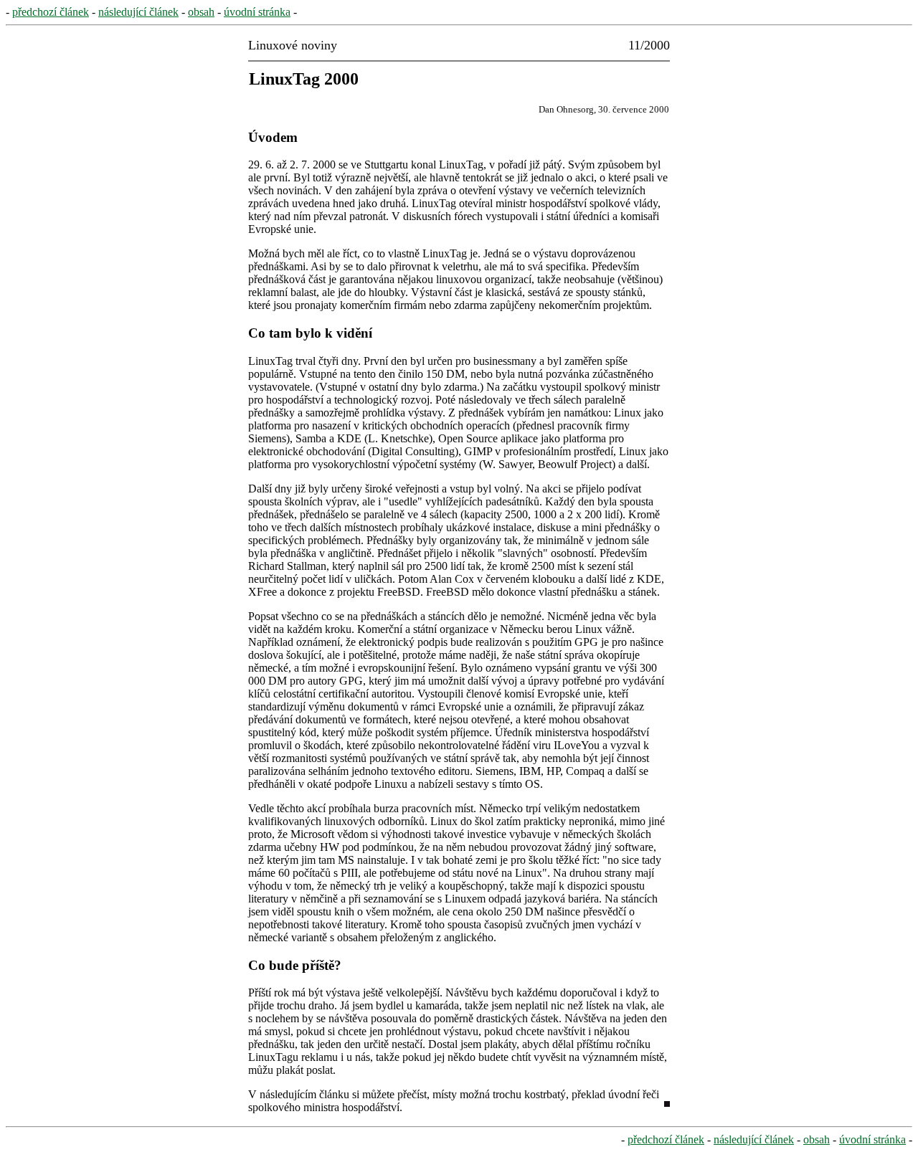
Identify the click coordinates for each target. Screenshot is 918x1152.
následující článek (138, 12)
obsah (201, 12)
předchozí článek (50, 12)
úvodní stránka (257, 12)
